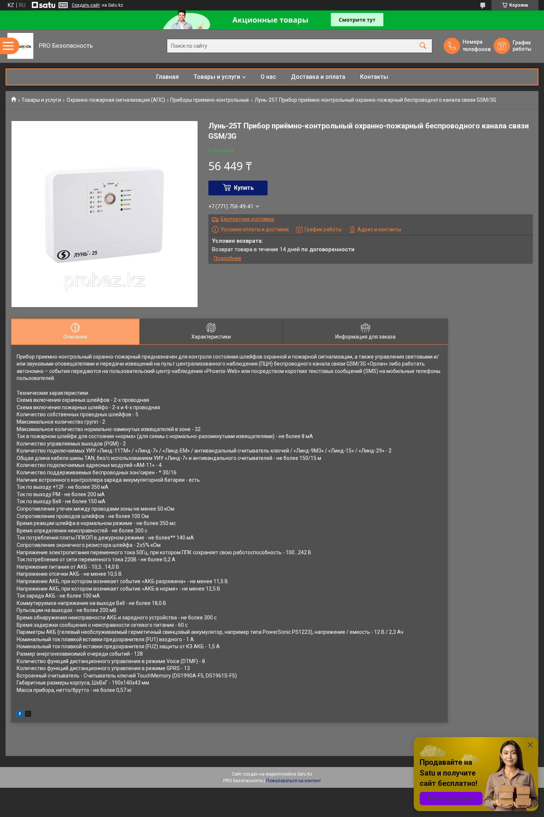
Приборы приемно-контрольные (209, 100)
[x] (28, 715)
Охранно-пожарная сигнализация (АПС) (116, 100)
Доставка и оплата (318, 76)
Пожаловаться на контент (293, 780)
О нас (268, 76)
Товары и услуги (217, 76)
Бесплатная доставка (247, 219)
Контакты (374, 76)
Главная (167, 76)
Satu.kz (304, 774)
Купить (244, 187)
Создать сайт (86, 5)
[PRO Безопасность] (20, 46)
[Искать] (423, 46)
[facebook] (20, 715)
